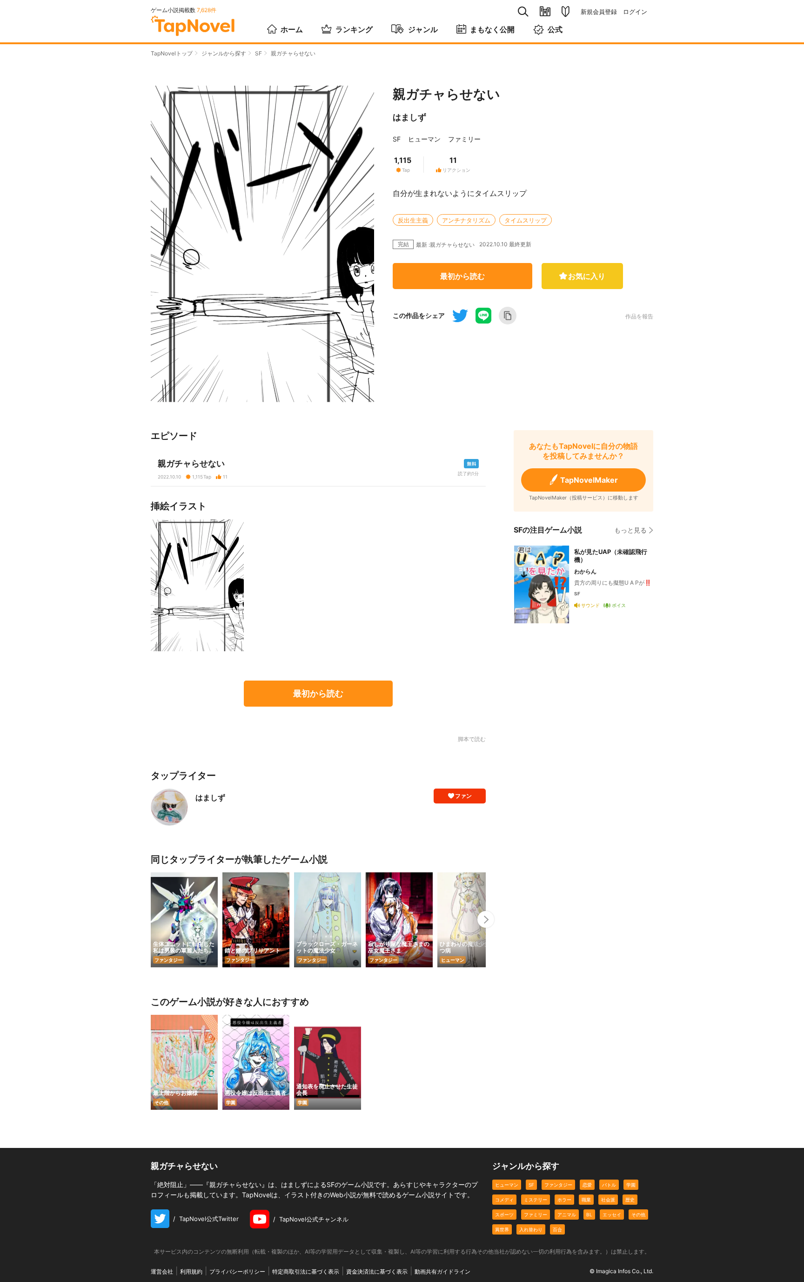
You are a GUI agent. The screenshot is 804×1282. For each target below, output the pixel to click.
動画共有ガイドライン (442, 1271)
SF (258, 53)
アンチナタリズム (466, 220)
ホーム (292, 29)
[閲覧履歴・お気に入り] (545, 11)
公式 (555, 29)
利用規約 (191, 1271)
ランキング (354, 29)
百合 (557, 1229)
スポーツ (504, 1214)
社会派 (608, 1199)
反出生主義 (413, 220)
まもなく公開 (492, 29)
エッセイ (612, 1214)
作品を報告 (639, 316)
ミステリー (535, 1199)
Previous (150, 919)
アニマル (566, 1214)
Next (485, 919)
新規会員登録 (599, 12)
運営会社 (162, 1271)
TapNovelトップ (172, 53)
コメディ (504, 1199)
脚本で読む (472, 738)
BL (589, 1214)
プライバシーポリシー (237, 1271)
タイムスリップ (525, 220)
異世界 (502, 1229)
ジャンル (423, 29)
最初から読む (462, 276)
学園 (631, 1185)
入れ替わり (531, 1229)
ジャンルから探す (223, 53)
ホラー (564, 1199)
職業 (586, 1199)
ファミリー (464, 139)
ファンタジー (558, 1185)
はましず (409, 117)
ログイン (635, 12)
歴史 (630, 1199)
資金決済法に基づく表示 (377, 1271)
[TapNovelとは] (566, 11)
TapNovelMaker (589, 480)
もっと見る (630, 529)
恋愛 (587, 1185)
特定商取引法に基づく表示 (305, 1271)
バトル (609, 1185)
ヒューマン (424, 139)
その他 (638, 1214)
